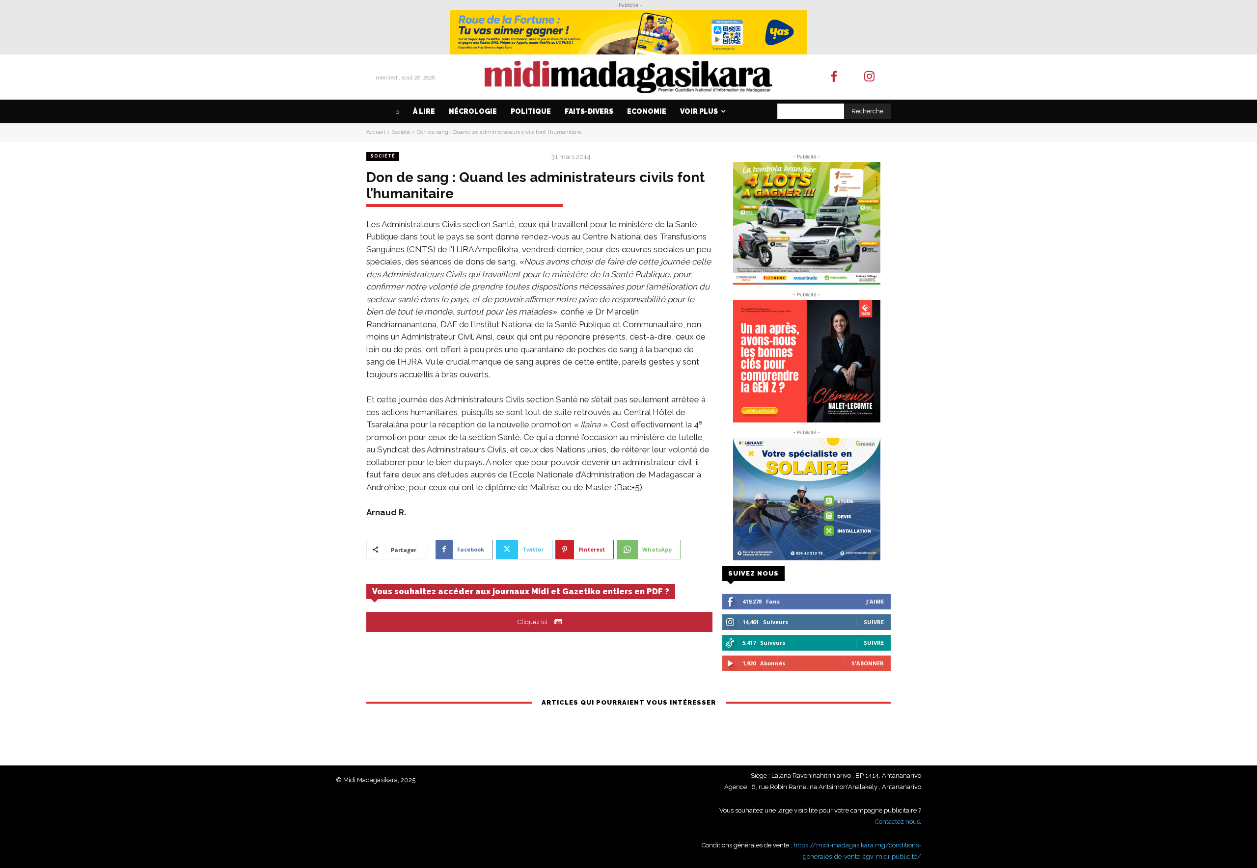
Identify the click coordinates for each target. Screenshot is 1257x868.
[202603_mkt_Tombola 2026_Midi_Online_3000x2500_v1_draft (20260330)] (806, 223)
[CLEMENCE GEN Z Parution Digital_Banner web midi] (806, 361)
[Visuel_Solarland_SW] (806, 499)
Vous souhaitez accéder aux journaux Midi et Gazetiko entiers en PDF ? (520, 591)
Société (400, 132)
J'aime (875, 601)
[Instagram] (869, 77)
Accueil (375, 132)
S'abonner (867, 663)
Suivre (874, 622)
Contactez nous (897, 821)
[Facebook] (834, 77)
